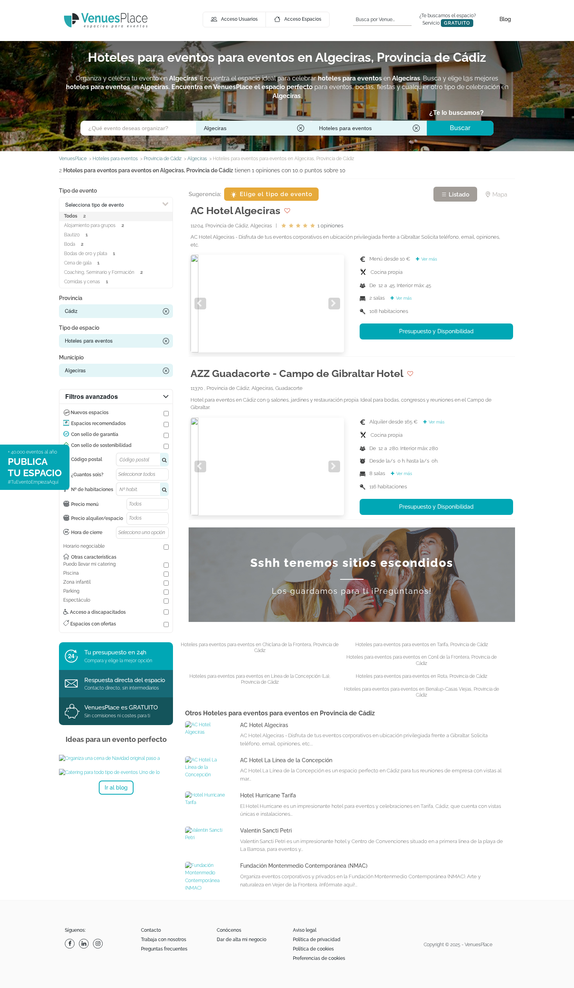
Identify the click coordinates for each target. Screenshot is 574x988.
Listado (458, 194)
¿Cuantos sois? (87, 474)
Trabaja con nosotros (163, 939)
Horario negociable (84, 546)
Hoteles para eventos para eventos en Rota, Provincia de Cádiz (421, 676)
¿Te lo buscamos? (456, 112)
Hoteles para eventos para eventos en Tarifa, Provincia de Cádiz (421, 644)
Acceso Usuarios (239, 19)
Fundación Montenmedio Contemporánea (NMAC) (303, 866)
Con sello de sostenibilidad (101, 445)
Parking (71, 591)
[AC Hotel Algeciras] (206, 728)
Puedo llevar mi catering (89, 564)
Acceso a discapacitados (97, 612)
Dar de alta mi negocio (241, 939)
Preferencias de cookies (319, 958)
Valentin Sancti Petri (266, 830)
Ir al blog (116, 787)
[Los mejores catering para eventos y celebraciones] (116, 772)
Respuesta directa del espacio (124, 680)
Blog (505, 19)
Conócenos (229, 930)
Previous (200, 303)
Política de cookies (313, 949)
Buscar (460, 128)
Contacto (151, 930)
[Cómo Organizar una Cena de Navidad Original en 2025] (116, 758)
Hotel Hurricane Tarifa (268, 795)
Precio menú (84, 504)
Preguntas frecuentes (164, 949)
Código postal (86, 459)
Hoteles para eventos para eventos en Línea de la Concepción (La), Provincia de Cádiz (259, 679)
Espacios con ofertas (92, 624)
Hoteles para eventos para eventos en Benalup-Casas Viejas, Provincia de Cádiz (421, 692)
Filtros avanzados (91, 396)
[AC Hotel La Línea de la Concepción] (206, 767)
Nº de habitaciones (92, 489)
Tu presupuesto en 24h (115, 652)
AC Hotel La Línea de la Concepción (286, 760)
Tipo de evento (78, 191)
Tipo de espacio (79, 328)
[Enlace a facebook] (71, 944)
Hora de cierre (86, 532)
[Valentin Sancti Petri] (206, 833)
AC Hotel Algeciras (264, 725)
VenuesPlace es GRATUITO (121, 707)
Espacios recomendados (98, 423)
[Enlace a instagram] (99, 944)
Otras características (93, 557)
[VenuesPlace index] (106, 20)
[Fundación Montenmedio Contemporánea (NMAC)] (206, 876)
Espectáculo (76, 600)
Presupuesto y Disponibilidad (436, 331)
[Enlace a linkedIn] (85, 944)
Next (334, 303)
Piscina (71, 573)
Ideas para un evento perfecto (116, 739)
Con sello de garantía (94, 434)
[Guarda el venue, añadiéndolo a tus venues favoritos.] (287, 210)
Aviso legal (304, 930)
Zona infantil (77, 582)
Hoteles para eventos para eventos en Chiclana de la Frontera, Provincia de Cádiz (260, 648)
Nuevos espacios (90, 412)
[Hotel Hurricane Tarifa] (206, 798)
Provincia (70, 298)
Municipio (71, 357)
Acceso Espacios (302, 19)
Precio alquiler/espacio (97, 518)
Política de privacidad (316, 939)
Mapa (499, 194)
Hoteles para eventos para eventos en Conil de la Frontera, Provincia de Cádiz (421, 660)
